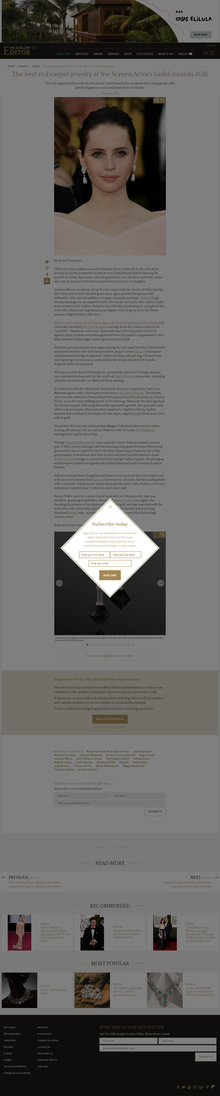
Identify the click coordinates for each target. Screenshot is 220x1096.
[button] (110, 507)
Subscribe (110, 575)
